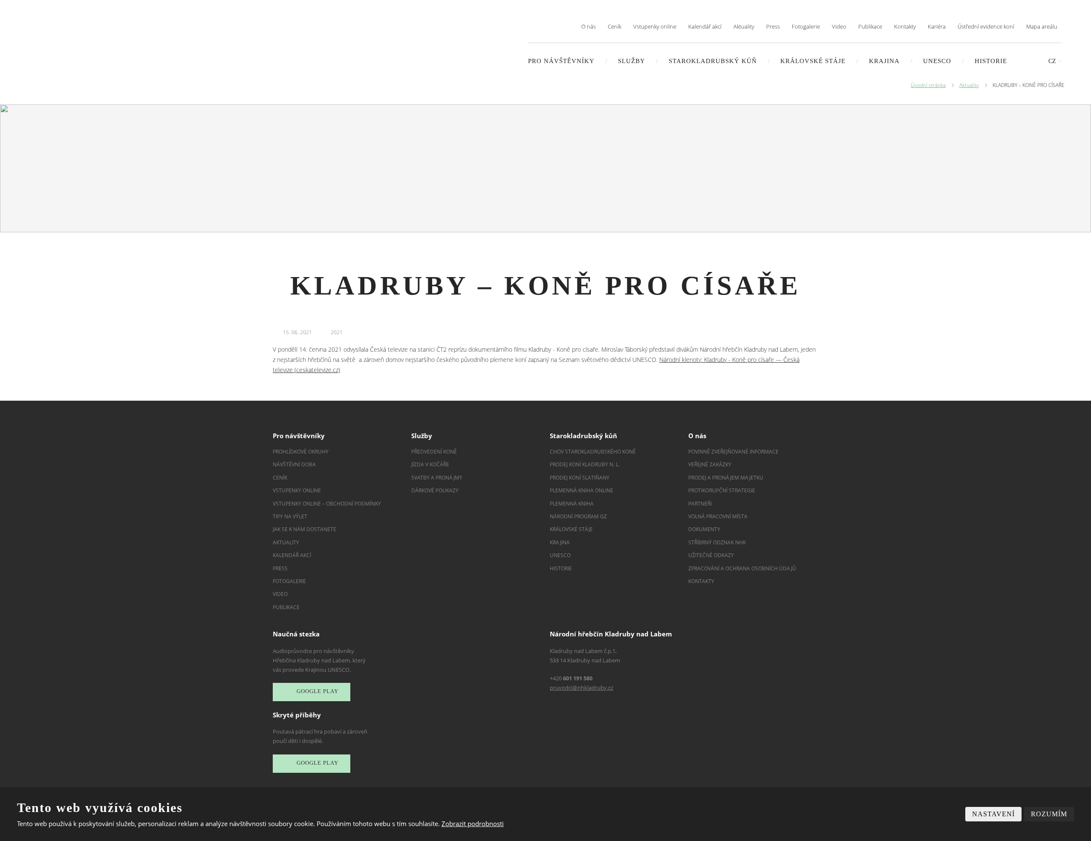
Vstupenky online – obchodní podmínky (327, 503)
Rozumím (1049, 814)
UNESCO (937, 61)
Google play (317, 691)
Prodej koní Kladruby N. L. (585, 464)
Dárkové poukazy (435, 490)
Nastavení (993, 814)
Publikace (870, 26)
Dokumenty (704, 529)
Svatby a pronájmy (436, 477)
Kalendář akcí (705, 26)
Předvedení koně (434, 451)
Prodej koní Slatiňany (579, 477)
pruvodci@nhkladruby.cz (581, 687)
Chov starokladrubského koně (593, 451)
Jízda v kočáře (430, 464)
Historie (991, 61)
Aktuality (743, 26)
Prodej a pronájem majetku (725, 477)
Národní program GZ (578, 516)
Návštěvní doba (294, 464)
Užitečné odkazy (711, 555)
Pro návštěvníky (561, 61)
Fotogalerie (806, 26)
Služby (631, 61)
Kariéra (937, 26)
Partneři (700, 503)
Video (839, 26)
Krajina (884, 61)
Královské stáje (813, 61)
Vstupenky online (654, 26)
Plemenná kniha (572, 503)
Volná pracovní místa (718, 516)
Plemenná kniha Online (582, 490)
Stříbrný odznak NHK (717, 542)
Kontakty (905, 26)
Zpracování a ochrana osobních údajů (742, 568)
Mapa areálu (1041, 26)
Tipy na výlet (290, 516)
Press (773, 26)
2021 (337, 332)
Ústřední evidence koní (986, 26)
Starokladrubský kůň (713, 61)
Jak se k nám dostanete (304, 529)
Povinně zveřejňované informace (733, 451)
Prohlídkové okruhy (301, 451)
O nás (588, 26)
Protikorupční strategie (721, 490)
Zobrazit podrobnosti (473, 823)
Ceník (614, 26)
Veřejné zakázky (709, 464)
